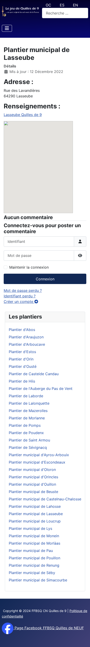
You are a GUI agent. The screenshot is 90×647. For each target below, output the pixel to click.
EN (75, 5)
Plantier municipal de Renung (34, 565)
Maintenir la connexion (29, 267)
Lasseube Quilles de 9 (23, 114)
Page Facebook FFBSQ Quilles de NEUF (48, 628)
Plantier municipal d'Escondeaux (37, 462)
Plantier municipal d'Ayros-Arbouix (39, 455)
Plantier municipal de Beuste (33, 491)
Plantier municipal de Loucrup (35, 521)
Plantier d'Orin (21, 359)
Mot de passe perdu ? (23, 290)
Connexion (45, 279)
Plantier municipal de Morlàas (34, 543)
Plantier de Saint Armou (29, 440)
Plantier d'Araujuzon (26, 337)
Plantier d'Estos (22, 351)
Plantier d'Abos (22, 329)
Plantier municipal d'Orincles (33, 477)
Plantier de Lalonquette (29, 403)
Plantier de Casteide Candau (34, 373)
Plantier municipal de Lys (30, 528)
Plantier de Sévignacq (28, 447)
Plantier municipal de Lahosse (35, 506)
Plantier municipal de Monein (34, 536)
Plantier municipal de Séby (32, 572)
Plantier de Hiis (22, 381)
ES (62, 5)
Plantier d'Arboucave (27, 344)
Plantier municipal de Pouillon (34, 558)
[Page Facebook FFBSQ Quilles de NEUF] (7, 628)
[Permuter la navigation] (7, 28)
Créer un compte (19, 301)
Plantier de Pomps (25, 425)
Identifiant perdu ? (20, 296)
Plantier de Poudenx (26, 432)
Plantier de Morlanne (27, 418)
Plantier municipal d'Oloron (32, 469)
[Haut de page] (82, 638)
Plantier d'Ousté (22, 366)
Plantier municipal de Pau (31, 550)
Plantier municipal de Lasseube (36, 513)
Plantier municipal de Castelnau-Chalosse (45, 499)
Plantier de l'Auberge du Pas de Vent (40, 388)
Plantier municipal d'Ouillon (32, 484)
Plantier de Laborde (26, 396)
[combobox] (65, 13)
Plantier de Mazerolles (28, 410)
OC (48, 5)
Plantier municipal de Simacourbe (38, 580)
